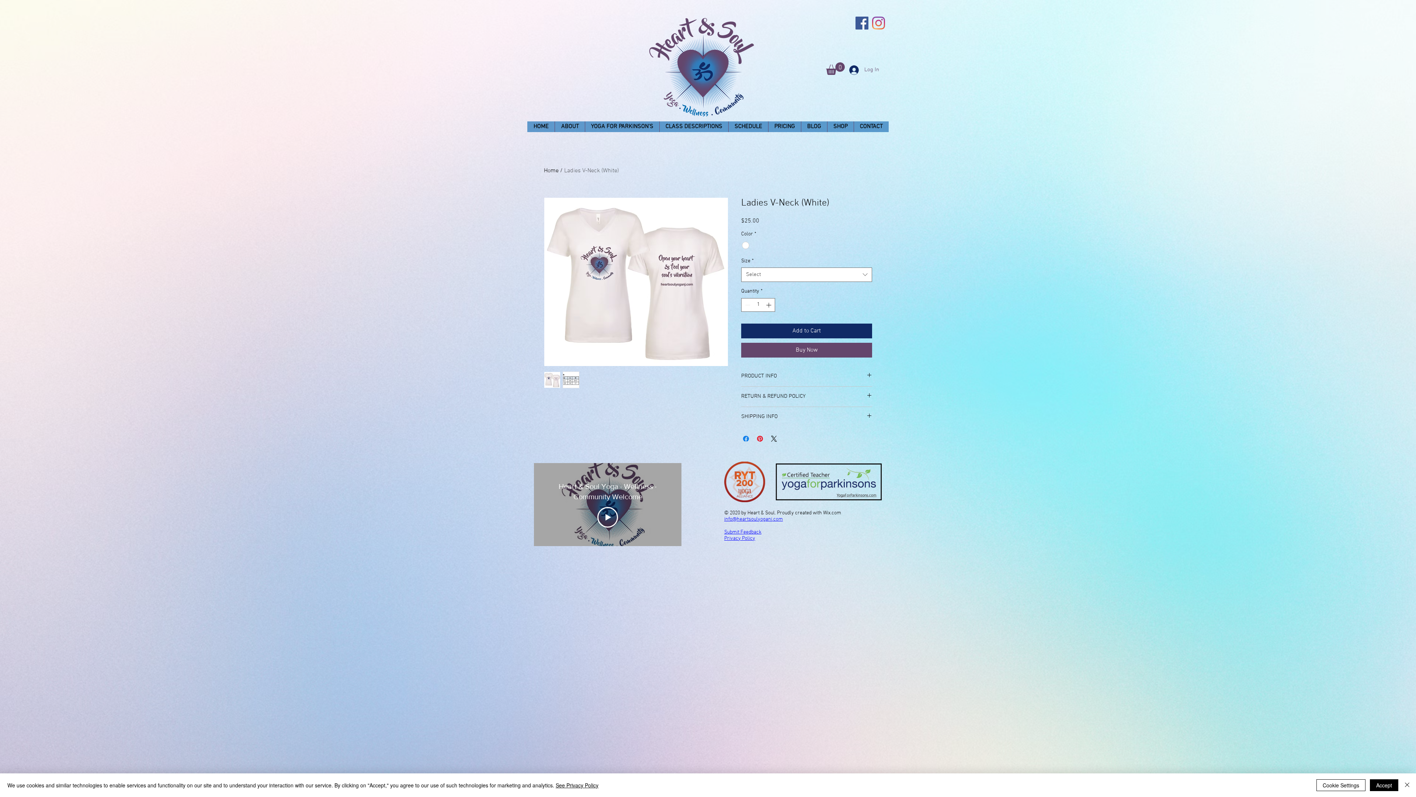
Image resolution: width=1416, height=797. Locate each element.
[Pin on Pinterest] (760, 438)
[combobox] (806, 275)
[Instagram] (878, 23)
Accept (1384, 785)
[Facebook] (862, 23)
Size (747, 261)
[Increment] (769, 305)
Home (551, 171)
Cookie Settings (1341, 785)
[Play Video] (607, 517)
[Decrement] (747, 305)
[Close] (1407, 785)
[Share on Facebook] (746, 438)
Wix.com (832, 513)
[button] (835, 68)
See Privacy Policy (577, 785)
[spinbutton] (758, 305)
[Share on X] (774, 438)
